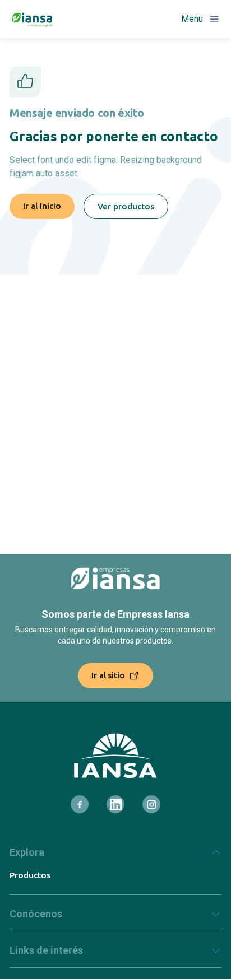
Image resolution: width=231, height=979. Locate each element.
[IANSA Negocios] (32, 19)
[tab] (115, 857)
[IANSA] (115, 755)
